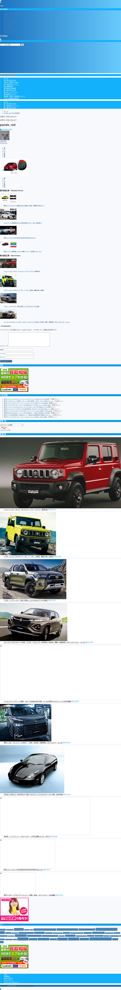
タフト (117, 933)
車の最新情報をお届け (9, 75)
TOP (5, 974)
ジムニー (48, 933)
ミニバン (99, 936)
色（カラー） (101, 938)
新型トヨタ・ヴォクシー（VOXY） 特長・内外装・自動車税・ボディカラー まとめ (33, 742)
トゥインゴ (11, 936)
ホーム (6, 78)
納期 (84, 939)
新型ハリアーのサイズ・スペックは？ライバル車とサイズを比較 (26, 403)
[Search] (22, 45)
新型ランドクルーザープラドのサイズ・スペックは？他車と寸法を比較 (28, 411)
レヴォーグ (9, 939)
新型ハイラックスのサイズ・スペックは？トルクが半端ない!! (24, 407)
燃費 (62, 939)
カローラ (15, 933)
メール (2, 353)
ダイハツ (3, 936)
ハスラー (61, 936)
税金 (73, 938)
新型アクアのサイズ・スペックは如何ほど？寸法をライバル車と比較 (27, 405)
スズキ (66, 933)
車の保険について (10, 16)
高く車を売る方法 (10, 30)
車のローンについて (10, 18)
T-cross (26, 930)
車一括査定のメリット (11, 26)
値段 (23, 938)
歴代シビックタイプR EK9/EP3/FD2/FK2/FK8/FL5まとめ (23, 869)
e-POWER (10, 930)
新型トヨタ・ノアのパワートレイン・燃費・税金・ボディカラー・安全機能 (30, 895)
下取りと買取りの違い (11, 28)
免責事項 (7, 976)
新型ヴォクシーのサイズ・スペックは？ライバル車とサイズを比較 (26, 399)
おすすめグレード (67, 929)
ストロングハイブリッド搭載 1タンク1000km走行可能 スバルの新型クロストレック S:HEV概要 (37, 701)
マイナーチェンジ (81, 936)
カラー (8, 933)
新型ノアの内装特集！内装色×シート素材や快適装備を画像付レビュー (28, 415)
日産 (53, 939)
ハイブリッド (34, 936)
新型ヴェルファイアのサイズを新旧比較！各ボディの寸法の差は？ (26, 409)
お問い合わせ (8, 32)
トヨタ (21, 935)
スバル (88, 933)
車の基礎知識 (8, 24)
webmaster (3, 143)
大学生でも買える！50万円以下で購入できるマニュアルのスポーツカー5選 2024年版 (33, 794)
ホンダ (70, 936)
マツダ (90, 936)
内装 (33, 939)
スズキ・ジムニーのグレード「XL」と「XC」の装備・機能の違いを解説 (29, 556)
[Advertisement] (60, 60)
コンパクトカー (26, 933)
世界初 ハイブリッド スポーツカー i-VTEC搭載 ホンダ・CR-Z (27, 836)
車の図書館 (4, 36)
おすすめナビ (87, 929)
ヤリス (106, 936)
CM (3, 930)
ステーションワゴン (76, 933)
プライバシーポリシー (11, 982)
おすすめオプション (44, 929)
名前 (1, 349)
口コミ (43, 939)
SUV (19, 929)
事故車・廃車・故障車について (14, 14)
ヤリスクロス (114, 936)
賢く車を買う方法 (10, 20)
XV (31, 930)
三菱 (15, 939)
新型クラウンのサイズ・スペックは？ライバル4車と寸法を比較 (25, 417)
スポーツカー (109, 933)
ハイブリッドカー (50, 936)
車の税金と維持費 (10, 22)
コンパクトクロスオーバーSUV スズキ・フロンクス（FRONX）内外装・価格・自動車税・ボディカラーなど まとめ (44, 642)
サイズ (39, 933)
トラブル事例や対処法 (11, 12)
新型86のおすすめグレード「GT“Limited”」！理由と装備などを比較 (27, 413)
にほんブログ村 (5, 430)
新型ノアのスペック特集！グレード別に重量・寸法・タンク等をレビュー (29, 401)
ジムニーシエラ (57, 933)
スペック (98, 933)
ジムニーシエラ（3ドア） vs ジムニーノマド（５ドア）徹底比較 (26, 509)
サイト (2, 357)
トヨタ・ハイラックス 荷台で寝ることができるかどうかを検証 (26, 600)
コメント (4, 346)
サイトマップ (8, 980)
